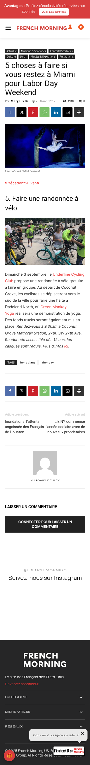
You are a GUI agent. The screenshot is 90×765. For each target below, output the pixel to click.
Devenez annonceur (21, 683)
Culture (11, 56)
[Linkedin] (56, 112)
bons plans (27, 362)
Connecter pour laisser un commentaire (45, 524)
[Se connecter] (70, 27)
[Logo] (42, 28)
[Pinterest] (33, 112)
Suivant (31, 183)
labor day (47, 362)
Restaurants (67, 56)
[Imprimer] (79, 112)
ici (66, 346)
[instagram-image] (18, 599)
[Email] (67, 112)
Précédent (15, 183)
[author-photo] (45, 475)
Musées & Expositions (43, 56)
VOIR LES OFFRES (54, 11)
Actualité (11, 51)
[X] (21, 112)
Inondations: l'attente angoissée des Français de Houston (24, 426)
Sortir (23, 56)
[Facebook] (10, 112)
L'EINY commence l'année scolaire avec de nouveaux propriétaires (65, 426)
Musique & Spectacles (33, 51)
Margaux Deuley (23, 101)
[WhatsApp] (45, 112)
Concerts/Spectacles (61, 51)
